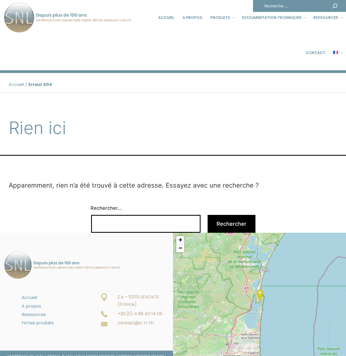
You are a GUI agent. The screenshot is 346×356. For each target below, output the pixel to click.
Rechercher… (106, 208)
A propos (31, 306)
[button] (260, 294)
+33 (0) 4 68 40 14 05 (140, 314)
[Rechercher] (335, 6)
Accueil (16, 84)
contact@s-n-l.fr (136, 323)
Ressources (34, 314)
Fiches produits (38, 323)
